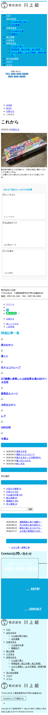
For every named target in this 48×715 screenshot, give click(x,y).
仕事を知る (11, 27)
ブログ (9, 61)
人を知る (10, 40)
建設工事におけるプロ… (30, 527)
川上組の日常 (14, 494)
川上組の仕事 (17, 30)
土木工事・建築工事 (20, 547)
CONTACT (10, 79)
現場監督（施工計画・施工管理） (26, 49)
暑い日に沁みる (23, 460)
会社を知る (11, 18)
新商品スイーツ (9, 393)
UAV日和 (6, 427)
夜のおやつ (7, 344)
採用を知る (11, 43)
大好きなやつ (8, 404)
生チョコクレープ (10, 367)
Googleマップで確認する (13, 698)
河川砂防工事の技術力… (30, 524)
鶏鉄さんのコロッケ (25, 454)
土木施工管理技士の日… (30, 531)
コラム (9, 64)
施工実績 (10, 37)
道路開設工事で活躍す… (30, 521)
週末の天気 (21, 451)
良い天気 (20, 463)
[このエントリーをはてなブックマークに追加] (7, 310)
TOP (8, 15)
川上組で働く (17, 46)
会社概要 (15, 24)
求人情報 (11, 503)
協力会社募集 (12, 58)
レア (3, 415)
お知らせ (15, 129)
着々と (4, 356)
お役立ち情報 (13, 488)
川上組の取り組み (19, 21)
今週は (4, 438)
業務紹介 (12, 500)
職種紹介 (15, 34)
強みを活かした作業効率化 (28, 457)
